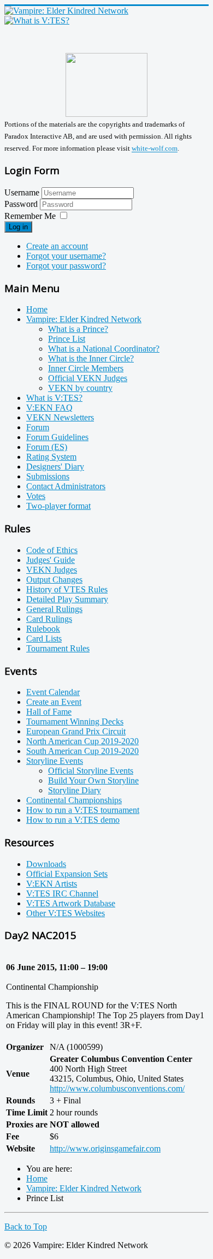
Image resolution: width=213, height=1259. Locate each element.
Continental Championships (74, 800)
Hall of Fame (49, 711)
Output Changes (54, 579)
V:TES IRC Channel (62, 893)
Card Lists (44, 638)
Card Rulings (49, 618)
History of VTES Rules (67, 589)
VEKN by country (80, 388)
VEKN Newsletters (60, 417)
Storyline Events (54, 760)
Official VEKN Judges (87, 378)
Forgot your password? (66, 265)
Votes (35, 496)
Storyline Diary (74, 790)
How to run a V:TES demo (73, 819)
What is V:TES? (54, 397)
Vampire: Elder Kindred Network (83, 319)
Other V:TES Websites (65, 913)
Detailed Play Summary (67, 599)
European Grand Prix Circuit (76, 731)
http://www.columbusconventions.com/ (117, 1088)
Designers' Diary (55, 466)
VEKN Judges (51, 569)
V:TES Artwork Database (70, 903)
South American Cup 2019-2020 (82, 751)
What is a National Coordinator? (103, 348)
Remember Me (30, 216)
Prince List (66, 338)
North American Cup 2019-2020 (82, 741)
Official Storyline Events (90, 770)
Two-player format (58, 505)
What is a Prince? (78, 329)
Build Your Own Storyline (93, 780)
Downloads (46, 864)
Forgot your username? (66, 255)
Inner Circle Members (85, 368)
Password (22, 204)
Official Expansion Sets (67, 873)
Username (21, 192)
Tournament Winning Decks (74, 721)
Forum (37, 427)
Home (37, 309)
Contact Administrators (65, 486)
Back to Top (25, 1226)
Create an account (57, 246)
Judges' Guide (50, 560)
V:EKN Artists (51, 883)
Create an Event (53, 701)
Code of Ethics (52, 550)
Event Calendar (53, 692)
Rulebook (43, 628)
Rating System (51, 456)
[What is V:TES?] (36, 20)
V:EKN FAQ (49, 407)
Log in (18, 227)
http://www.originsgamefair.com (105, 1148)
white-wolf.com (154, 149)
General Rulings (54, 609)
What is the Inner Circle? (91, 358)
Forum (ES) (46, 447)
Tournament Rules (58, 648)
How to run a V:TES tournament (82, 810)
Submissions (47, 476)
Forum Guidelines (57, 437)
